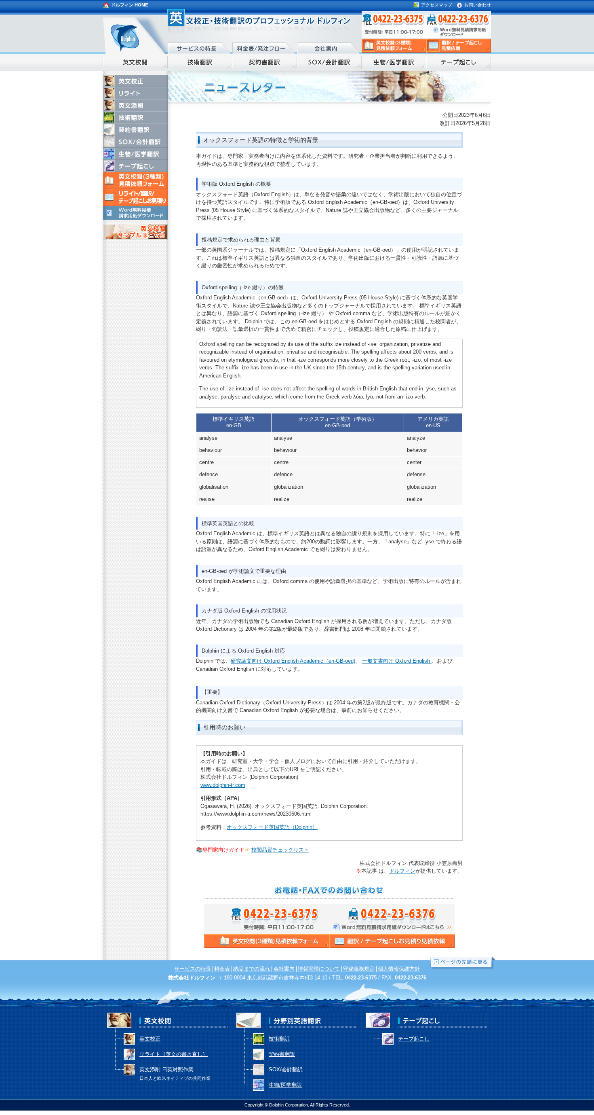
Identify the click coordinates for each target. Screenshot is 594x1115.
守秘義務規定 (359, 969)
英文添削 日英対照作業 (175, 1071)
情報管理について (319, 969)
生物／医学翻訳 (394, 62)
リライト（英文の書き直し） (173, 1054)
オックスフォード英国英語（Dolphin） (272, 827)
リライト (135, 93)
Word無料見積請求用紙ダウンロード (135, 213)
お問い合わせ (477, 4)
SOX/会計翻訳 (135, 142)
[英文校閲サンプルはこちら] (135, 236)
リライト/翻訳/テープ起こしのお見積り (135, 197)
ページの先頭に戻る (462, 963)
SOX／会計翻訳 (329, 62)
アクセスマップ (436, 4)
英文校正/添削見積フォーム (394, 46)
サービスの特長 (200, 47)
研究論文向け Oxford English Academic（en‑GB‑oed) (293, 661)
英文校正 (135, 81)
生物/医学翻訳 (135, 154)
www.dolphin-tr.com (222, 785)
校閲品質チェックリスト (280, 850)
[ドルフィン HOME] (135, 34)
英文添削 (135, 105)
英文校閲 (135, 62)
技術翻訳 (200, 62)
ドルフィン (402, 871)
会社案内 (329, 47)
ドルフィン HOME (129, 4)
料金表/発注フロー (264, 47)
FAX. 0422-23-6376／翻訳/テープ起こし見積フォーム (459, 25)
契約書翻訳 (264, 62)
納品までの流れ (251, 969)
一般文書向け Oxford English (397, 661)
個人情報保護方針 (399, 969)
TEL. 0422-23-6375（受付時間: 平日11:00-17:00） (394, 25)
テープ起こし (458, 62)
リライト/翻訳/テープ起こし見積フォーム (458, 46)
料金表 (222, 969)
